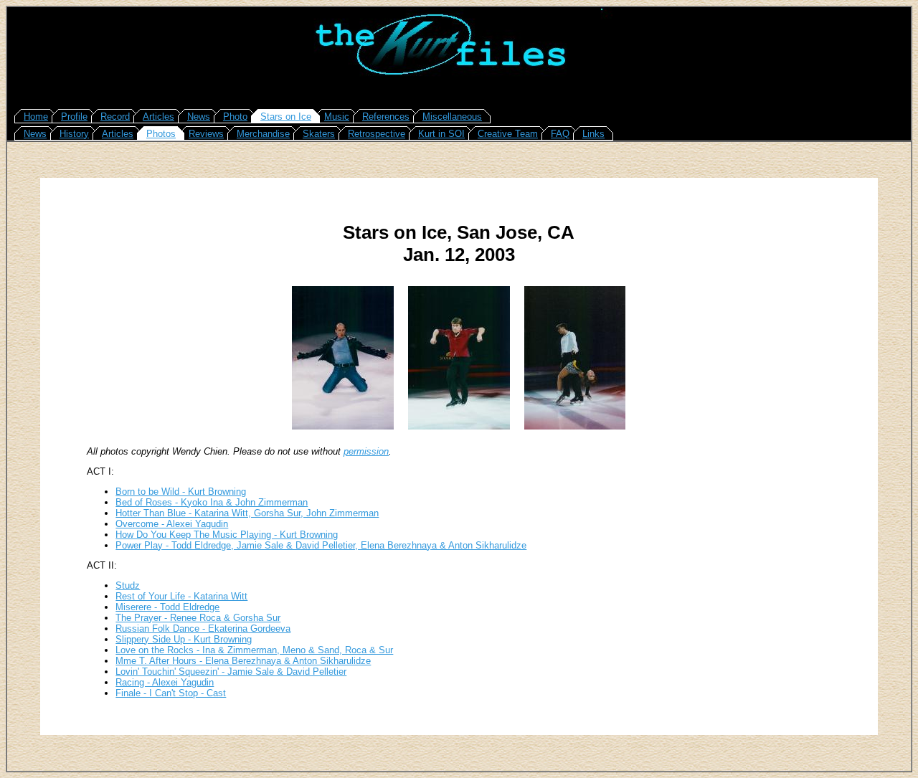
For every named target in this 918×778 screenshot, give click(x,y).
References (386, 116)
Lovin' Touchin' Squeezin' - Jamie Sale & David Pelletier (230, 671)
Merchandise (263, 133)
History (74, 133)
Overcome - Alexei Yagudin (171, 523)
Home (36, 116)
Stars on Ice (285, 116)
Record (115, 116)
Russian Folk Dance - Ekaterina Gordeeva (202, 628)
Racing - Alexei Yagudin (164, 682)
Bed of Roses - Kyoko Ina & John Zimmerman (211, 502)
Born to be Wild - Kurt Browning (180, 491)
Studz (127, 585)
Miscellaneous (452, 116)
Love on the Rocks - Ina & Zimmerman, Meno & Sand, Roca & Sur (254, 650)
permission (366, 451)
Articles (158, 116)
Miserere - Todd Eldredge (167, 607)
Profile (74, 116)
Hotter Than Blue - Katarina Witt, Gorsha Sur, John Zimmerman (247, 513)
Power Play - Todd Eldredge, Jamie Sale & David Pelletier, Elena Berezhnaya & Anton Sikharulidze (320, 545)
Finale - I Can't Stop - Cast (170, 693)
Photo (235, 116)
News (198, 116)
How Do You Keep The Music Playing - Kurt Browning (226, 534)
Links (593, 133)
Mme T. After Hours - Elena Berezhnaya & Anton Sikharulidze (243, 660)
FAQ (560, 133)
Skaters (319, 133)
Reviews (206, 133)
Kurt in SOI (441, 133)
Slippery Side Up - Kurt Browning (183, 639)
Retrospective (376, 133)
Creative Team (508, 133)
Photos (161, 133)
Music (336, 116)
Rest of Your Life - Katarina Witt (181, 596)
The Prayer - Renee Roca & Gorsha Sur (197, 617)
